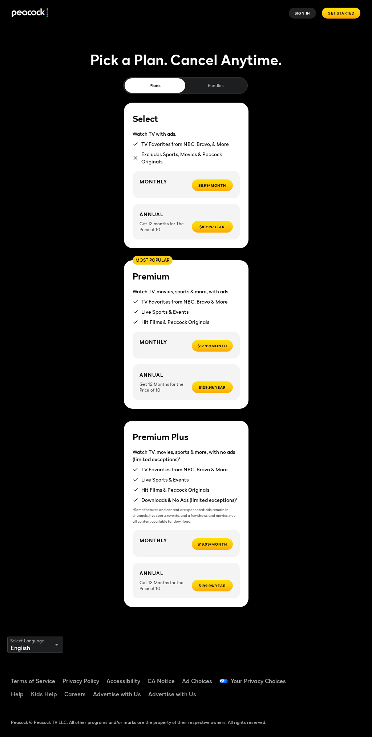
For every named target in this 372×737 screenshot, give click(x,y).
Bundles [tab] (215, 85)
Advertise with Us (117, 694)
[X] (334, 697)
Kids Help (44, 694)
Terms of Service (33, 681)
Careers (75, 694)
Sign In (303, 13)
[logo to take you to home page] (30, 13)
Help (17, 694)
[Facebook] (315, 676)
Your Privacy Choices (258, 681)
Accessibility (123, 681)
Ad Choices (197, 681)
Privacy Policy (80, 681)
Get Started (341, 13)
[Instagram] (315, 697)
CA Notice (161, 681)
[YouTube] (353, 676)
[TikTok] (334, 676)
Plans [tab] (155, 85)
